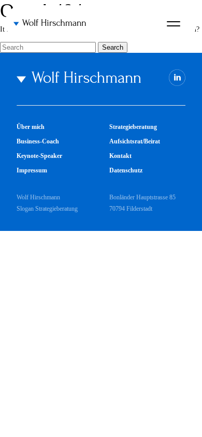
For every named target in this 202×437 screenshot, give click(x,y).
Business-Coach (38, 141)
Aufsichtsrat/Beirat (134, 141)
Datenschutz (125, 170)
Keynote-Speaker (39, 155)
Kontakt (120, 155)
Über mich (31, 126)
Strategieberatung (133, 126)
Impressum (32, 170)
